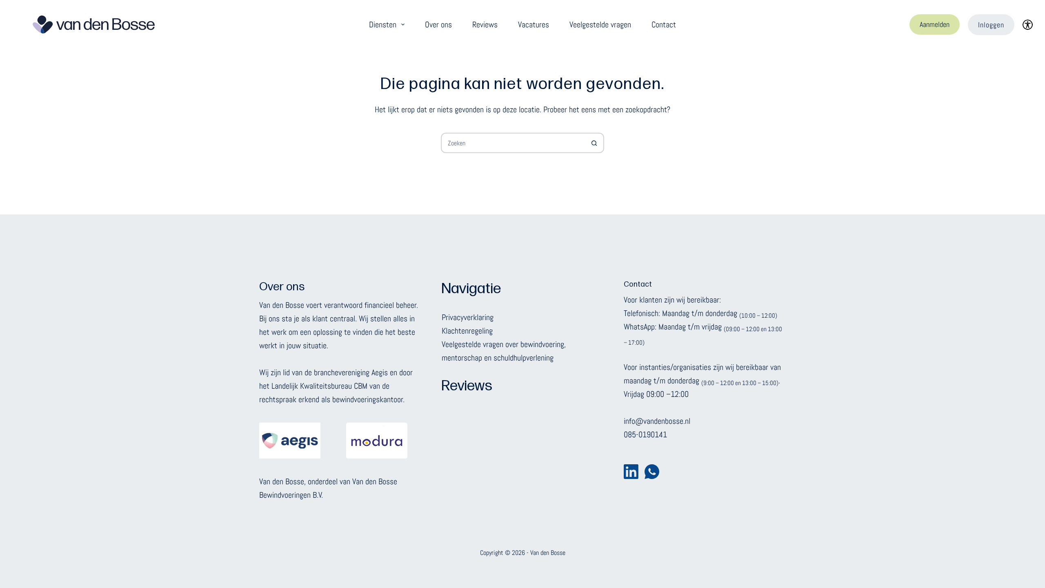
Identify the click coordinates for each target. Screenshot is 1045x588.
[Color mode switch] (1028, 25)
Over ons (438, 24)
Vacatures (533, 24)
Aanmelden (934, 24)
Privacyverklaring (468, 317)
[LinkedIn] (631, 471)
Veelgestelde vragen (600, 24)
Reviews (485, 24)
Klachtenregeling (467, 330)
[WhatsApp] (652, 471)
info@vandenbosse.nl (657, 421)
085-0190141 (645, 434)
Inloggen (991, 24)
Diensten (382, 24)
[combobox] (513, 143)
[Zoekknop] (594, 143)
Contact (663, 24)
